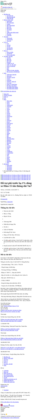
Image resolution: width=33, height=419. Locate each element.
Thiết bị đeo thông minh (12, 32)
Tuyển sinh (9, 38)
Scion (8, 119)
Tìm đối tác (9, 53)
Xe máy (9, 45)
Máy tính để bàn (11, 25)
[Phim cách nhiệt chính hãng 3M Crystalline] (12, 319)
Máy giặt (9, 59)
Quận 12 (6, 96)
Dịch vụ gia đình (11, 55)
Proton (8, 126)
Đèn (8, 69)
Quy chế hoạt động (8, 375)
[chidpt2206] (4, 199)
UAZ (8, 108)
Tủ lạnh (9, 57)
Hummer (9, 161)
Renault (9, 124)
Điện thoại (9, 21)
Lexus (8, 150)
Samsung (9, 120)
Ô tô (8, 43)
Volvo (8, 103)
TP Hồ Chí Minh (8, 95)
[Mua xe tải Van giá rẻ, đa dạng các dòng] (11, 310)
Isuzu (8, 158)
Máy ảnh (9, 27)
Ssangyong (9, 116)
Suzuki (8, 113)
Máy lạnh (9, 60)
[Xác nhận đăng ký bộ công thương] (10, 402)
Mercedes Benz (10, 138)
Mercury (9, 137)
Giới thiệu (6, 370)
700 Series (9, 166)
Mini (8, 134)
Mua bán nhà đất (11, 17)
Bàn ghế (9, 62)
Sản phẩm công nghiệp (12, 87)
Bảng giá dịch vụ (8, 373)
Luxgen (9, 145)
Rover (8, 122)
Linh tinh (9, 80)
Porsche (9, 127)
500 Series (6, 164)
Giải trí (8, 78)
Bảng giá (6, 372)
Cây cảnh (9, 83)
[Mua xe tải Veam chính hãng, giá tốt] (10, 329)
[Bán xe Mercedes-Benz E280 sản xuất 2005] (12, 338)
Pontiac (8, 129)
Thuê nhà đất (10, 18)
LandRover (9, 151)
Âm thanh (9, 29)
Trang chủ (6, 94)
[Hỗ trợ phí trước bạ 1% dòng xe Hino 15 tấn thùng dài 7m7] (16, 175)
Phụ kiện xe (10, 49)
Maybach (9, 141)
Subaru (8, 115)
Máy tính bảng (10, 22)
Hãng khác (9, 101)
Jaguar (8, 157)
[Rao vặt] (6, 5)
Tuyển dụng (10, 39)
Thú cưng (9, 76)
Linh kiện (9, 35)
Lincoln (9, 147)
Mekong (9, 140)
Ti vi (8, 31)
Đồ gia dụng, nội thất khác (13, 71)
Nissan (8, 133)
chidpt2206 (10, 201)
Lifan (8, 148)
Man (8, 144)
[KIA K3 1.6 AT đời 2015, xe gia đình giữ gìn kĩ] (13, 347)
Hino (5, 99)
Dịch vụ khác (10, 52)
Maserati (9, 143)
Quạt (8, 67)
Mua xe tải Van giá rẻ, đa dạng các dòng (10, 311)
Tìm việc (9, 41)
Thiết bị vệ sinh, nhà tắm (13, 70)
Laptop (8, 24)
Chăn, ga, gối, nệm (11, 64)
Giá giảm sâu (10, 15)
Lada (8, 154)
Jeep (8, 155)
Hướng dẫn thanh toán (9, 382)
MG (8, 136)
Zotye (8, 102)
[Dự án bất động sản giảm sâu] (8, 91)
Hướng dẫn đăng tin (8, 380)
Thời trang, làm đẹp (11, 74)
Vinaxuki (9, 106)
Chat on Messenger (14, 417)
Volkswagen (10, 105)
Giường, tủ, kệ (10, 63)
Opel (8, 131)
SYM (8, 112)
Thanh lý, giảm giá (11, 81)
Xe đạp (8, 46)
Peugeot (9, 130)
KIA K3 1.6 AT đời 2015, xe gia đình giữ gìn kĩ (12, 349)
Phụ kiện (9, 34)
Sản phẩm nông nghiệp (12, 88)
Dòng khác (9, 165)
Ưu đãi (5, 377)
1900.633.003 (4, 386)
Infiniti (8, 159)
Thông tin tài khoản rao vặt (10, 379)
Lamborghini (10, 152)
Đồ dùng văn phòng (11, 85)
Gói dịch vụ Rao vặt (7, 7)
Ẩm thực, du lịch (11, 77)
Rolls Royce (10, 123)
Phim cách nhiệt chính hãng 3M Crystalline (11, 321)
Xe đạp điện (10, 48)
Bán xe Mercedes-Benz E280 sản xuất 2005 (11, 339)
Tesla (8, 110)
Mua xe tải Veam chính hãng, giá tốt (9, 330)
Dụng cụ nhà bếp (11, 66)
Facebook (6, 390)
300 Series (9, 169)
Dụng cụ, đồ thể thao (12, 84)
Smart (8, 117)
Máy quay (9, 28)
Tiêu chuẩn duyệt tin (9, 376)
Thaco (8, 109)
